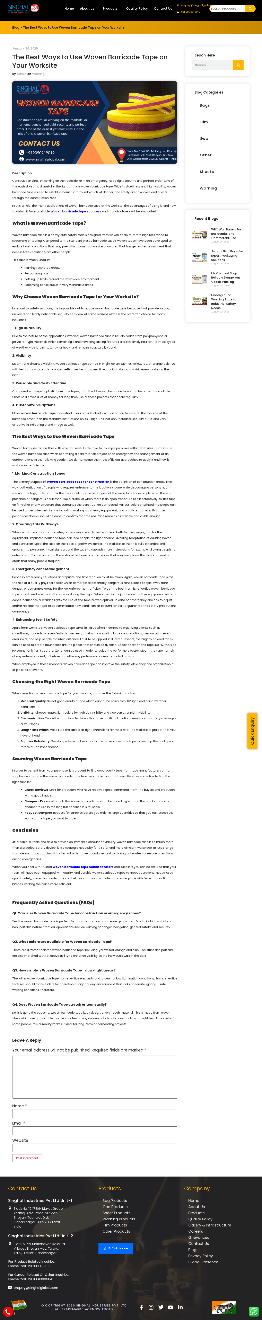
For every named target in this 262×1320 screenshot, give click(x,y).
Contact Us (163, 8)
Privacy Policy (200, 1255)
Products (110, 8)
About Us (87, 8)
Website (20, 1140)
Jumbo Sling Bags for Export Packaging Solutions (227, 255)
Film (204, 121)
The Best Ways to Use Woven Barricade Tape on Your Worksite (74, 27)
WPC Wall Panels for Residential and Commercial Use (226, 233)
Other (206, 155)
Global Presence (203, 1262)
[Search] (250, 8)
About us (196, 1206)
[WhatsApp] (254, 1315)
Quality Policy (137, 8)
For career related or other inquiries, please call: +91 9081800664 (38, 1277)
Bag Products (115, 1200)
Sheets (207, 171)
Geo (204, 138)
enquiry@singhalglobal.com (36, 1287)
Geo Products (115, 1206)
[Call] (8, 1314)
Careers (195, 1231)
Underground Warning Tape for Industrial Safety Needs (224, 301)
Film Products (115, 1225)
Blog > (17, 27)
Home (69, 8)
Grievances (198, 1237)
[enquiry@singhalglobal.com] (10, 1287)
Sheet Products (116, 1212)
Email (18, 1123)
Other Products (116, 1231)
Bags (205, 105)
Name (19, 1106)
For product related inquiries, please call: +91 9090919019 (31, 1263)
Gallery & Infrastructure (209, 1225)
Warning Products (119, 1219)
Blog (192, 1249)
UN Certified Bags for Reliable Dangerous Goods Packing (227, 277)
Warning (38, 74)
